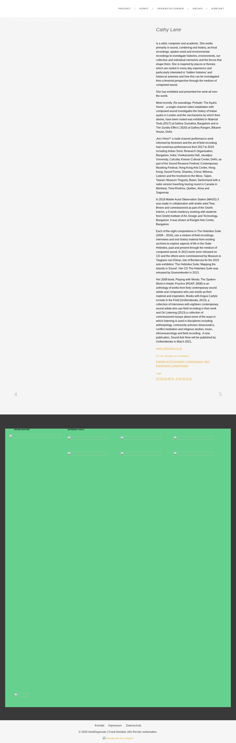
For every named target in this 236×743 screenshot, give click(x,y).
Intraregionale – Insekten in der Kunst (35, 20)
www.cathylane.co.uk (169, 348)
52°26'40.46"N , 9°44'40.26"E (174, 378)
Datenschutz (133, 725)
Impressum (115, 725)
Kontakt (99, 725)
